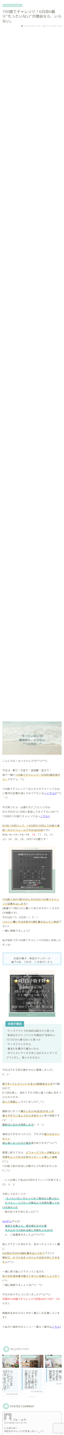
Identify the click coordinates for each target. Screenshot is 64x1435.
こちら (56, 1327)
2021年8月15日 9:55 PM (15, 1423)
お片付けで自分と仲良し (12, 5)
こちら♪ (45, 816)
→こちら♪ (50, 793)
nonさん (7, 1221)
